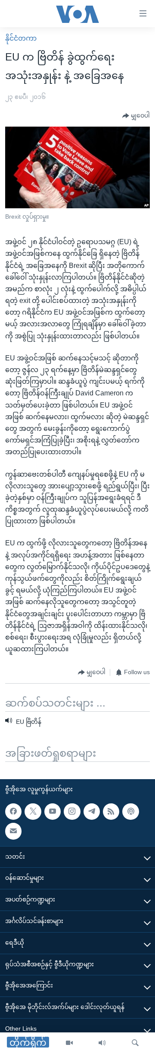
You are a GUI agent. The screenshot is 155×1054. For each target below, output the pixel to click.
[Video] (69, 1043)
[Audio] (102, 1043)
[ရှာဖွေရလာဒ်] (135, 1043)
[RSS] (111, 811)
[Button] (136, 116)
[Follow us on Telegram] (92, 811)
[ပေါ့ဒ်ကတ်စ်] (130, 811)
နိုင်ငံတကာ (21, 38)
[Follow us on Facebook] (13, 811)
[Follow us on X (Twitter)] (33, 811)
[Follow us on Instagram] (72, 811)
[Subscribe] (13, 831)
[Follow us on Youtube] (52, 811)
